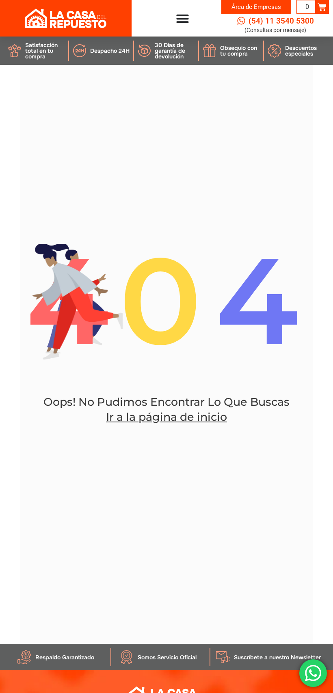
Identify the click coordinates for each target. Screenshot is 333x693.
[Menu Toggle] (182, 18)
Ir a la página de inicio (166, 417)
